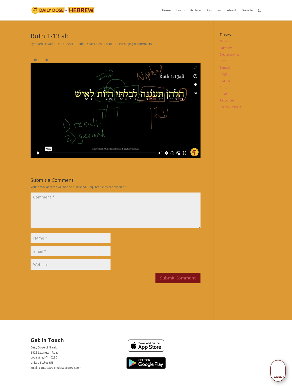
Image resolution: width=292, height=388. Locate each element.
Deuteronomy (229, 54)
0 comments (143, 44)
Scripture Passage (118, 44)
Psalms (225, 81)
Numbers (226, 48)
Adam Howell (44, 44)
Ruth (223, 61)
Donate (247, 10)
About (231, 10)
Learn (180, 10)
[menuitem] (279, 369)
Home (166, 10)
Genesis (225, 41)
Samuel (225, 67)
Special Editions (230, 107)
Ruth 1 (81, 44)
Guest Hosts (95, 44)
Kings (223, 74)
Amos (224, 87)
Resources (213, 10)
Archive (195, 10)
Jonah (224, 94)
